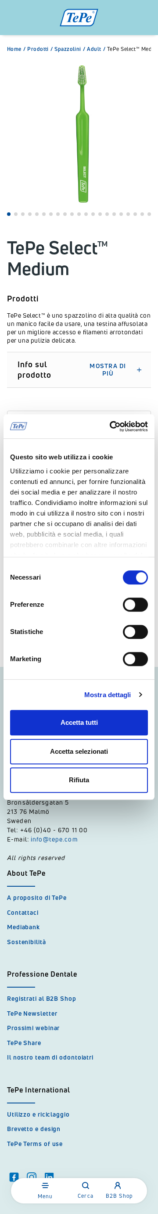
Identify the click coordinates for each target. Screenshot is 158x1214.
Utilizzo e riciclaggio (38, 1114)
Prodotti (40, 49)
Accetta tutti (79, 722)
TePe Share (24, 1043)
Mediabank (23, 927)
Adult (96, 49)
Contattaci (23, 912)
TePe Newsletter (32, 1013)
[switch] (135, 605)
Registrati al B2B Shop (41, 998)
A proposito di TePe (37, 897)
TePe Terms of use (35, 1143)
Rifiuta (79, 780)
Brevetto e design (34, 1128)
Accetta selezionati (79, 751)
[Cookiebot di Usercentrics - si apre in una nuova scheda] (111, 426)
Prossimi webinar (33, 1028)
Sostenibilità (26, 942)
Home (16, 49)
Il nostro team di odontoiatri (50, 1057)
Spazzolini (69, 49)
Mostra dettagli (107, 694)
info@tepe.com (54, 839)
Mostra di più (108, 369)
